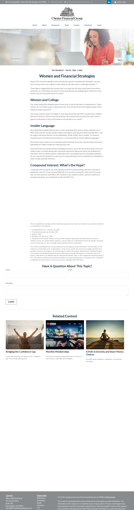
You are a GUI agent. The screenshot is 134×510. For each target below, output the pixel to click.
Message (9, 283)
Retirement (41, 498)
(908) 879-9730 (56, 2)
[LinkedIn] (109, 2)
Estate (39, 503)
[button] (35, 25)
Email (70, 270)
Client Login (121, 2)
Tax (38, 508)
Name (8, 270)
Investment (41, 500)
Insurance (40, 505)
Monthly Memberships (57, 351)
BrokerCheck (110, 497)
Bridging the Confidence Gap (21, 351)
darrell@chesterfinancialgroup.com (80, 2)
